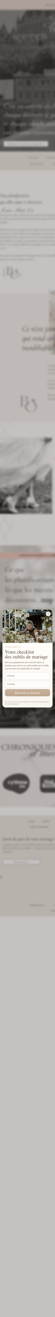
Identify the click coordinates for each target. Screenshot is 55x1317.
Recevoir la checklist (27, 693)
